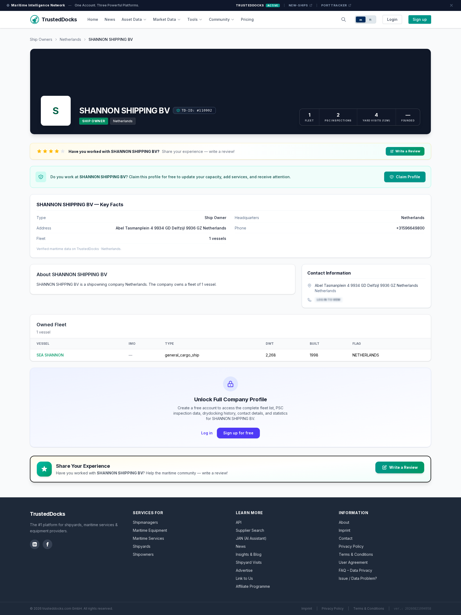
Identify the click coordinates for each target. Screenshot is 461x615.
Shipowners (143, 554)
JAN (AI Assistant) (251, 538)
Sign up (420, 19)
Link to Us (244, 578)
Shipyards (141, 546)
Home (93, 19)
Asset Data (132, 19)
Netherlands (70, 39)
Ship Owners (41, 39)
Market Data (164, 19)
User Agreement (353, 562)
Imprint (344, 530)
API (238, 522)
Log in (207, 433)
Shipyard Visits (249, 562)
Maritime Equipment (150, 530)
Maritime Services (148, 538)
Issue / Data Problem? (358, 578)
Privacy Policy (351, 546)
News (110, 19)
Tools (192, 19)
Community (219, 19)
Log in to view (328, 299)
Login (392, 19)
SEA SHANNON (50, 355)
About (344, 522)
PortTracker (334, 5)
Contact (345, 538)
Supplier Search (250, 530)
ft (370, 20)
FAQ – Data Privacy (355, 570)
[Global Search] (343, 19)
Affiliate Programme (253, 586)
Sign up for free (238, 433)
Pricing (247, 19)
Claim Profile (408, 176)
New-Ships (298, 5)
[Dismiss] (451, 5)
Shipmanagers (145, 522)
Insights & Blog (248, 554)
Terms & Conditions (356, 554)
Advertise (244, 570)
